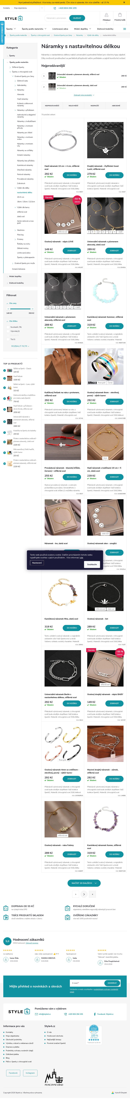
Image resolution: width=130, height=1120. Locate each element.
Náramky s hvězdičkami (26, 121)
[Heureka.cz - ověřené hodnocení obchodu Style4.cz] (94, 1035)
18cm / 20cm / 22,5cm (26, 201)
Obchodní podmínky (14, 1039)
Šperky (12, 55)
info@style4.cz (45, 1014)
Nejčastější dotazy (54, 1040)
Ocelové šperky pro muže (25, 263)
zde (81, 557)
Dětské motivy (22, 248)
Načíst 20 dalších (82, 883)
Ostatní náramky (23, 155)
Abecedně (116, 106)
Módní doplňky (15, 276)
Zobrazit (71, 250)
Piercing (20, 235)
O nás (49, 1032)
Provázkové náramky (25, 179)
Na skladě (16, 327)
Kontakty (6, 8)
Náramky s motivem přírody (25, 127)
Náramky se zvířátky (25, 150)
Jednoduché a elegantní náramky (26, 116)
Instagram (30, 1073)
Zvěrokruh (21, 183)
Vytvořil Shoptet (121, 1093)
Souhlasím (92, 564)
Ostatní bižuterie (18, 269)
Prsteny (20, 239)
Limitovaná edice (23, 253)
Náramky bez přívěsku (26, 161)
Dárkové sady (22, 81)
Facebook (13, 1073)
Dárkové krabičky (16, 283)
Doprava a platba (12, 1047)
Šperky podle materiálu (19, 62)
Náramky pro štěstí (24, 132)
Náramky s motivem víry (25, 145)
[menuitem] (11, 29)
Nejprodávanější (52, 106)
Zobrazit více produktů (83, 95)
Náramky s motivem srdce (25, 138)
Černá (110, 383)
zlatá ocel (21, 216)
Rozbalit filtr (19, 346)
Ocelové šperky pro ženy (24, 76)
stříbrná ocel (22, 212)
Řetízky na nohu (23, 244)
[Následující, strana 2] (84, 894)
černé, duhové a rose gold (25, 222)
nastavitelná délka (24, 192)
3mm (105, 458)
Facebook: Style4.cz (105, 1014)
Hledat (77, 18)
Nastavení (37, 562)
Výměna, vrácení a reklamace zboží (19, 1043)
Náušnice (20, 230)
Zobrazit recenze (32, 943)
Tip (13, 339)
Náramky (20, 90)
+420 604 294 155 (75, 1014)
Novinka (14, 335)
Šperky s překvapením (26, 257)
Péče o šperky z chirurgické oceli (18, 1061)
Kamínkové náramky (25, 165)
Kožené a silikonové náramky (25, 104)
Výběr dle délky (23, 188)
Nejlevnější (73, 106)
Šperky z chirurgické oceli (22, 72)
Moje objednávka (20, 8)
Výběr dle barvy (23, 207)
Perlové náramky (23, 174)
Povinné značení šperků (56, 1043)
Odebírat (112, 983)
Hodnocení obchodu (55, 1036)
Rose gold (101, 383)
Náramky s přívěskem (25, 110)
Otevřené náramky (24, 170)
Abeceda (20, 94)
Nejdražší (95, 106)
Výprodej (15, 331)
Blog (7, 1058)
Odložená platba (12, 1054)
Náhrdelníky (21, 85)
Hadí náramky (22, 99)
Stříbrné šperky (18, 67)
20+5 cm (20, 197)
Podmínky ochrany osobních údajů (19, 1050)
